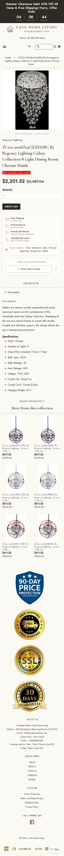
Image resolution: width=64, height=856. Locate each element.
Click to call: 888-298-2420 (32, 38)
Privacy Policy (32, 806)
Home (8, 57)
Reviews (32, 779)
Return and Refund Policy (32, 798)
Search (32, 762)
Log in (55, 46)
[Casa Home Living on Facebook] (32, 821)
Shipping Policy (32, 802)
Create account (59, 46)
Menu (4, 47)
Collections (32, 775)
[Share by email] (56, 269)
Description (31, 283)
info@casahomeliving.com (35, 732)
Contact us (32, 770)
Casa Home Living (36, 838)
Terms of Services (32, 794)
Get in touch (38, 736)
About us (32, 766)
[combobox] (44, 46)
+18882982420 (35, 740)
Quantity (7, 190)
